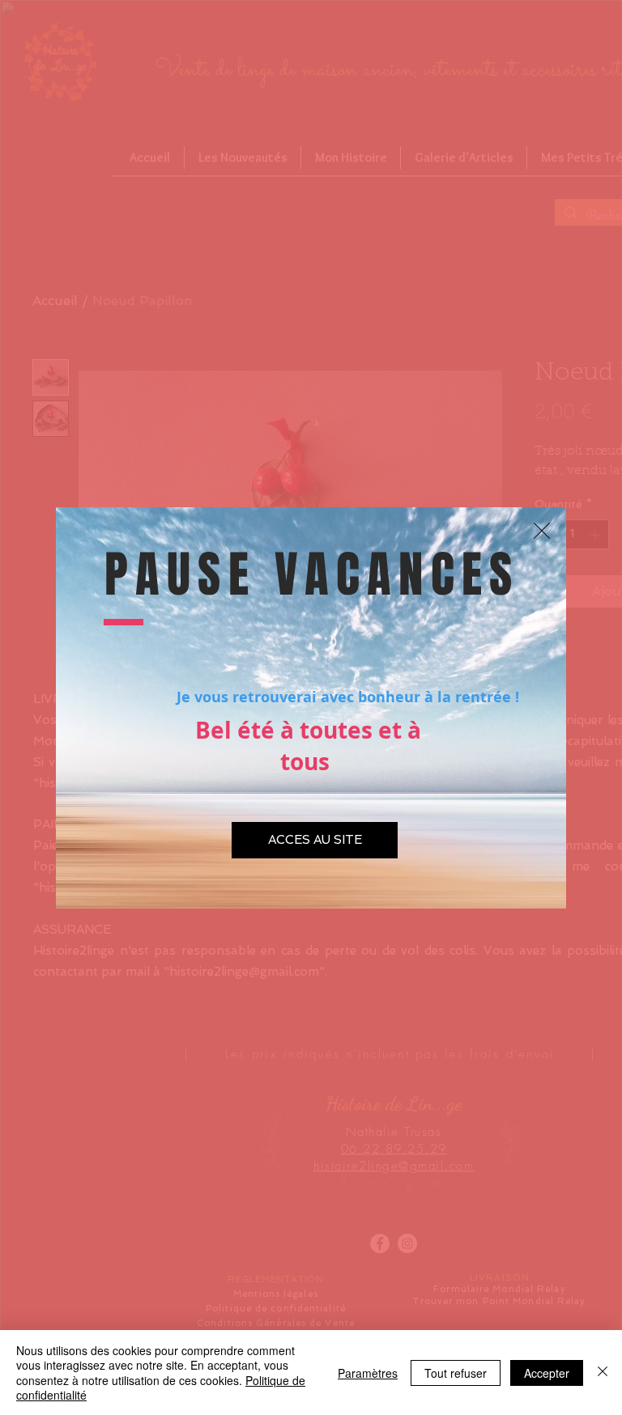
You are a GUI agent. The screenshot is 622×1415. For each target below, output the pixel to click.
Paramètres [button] (368, 1373)
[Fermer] (602, 1372)
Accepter (546, 1373)
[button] (542, 531)
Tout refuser (455, 1373)
